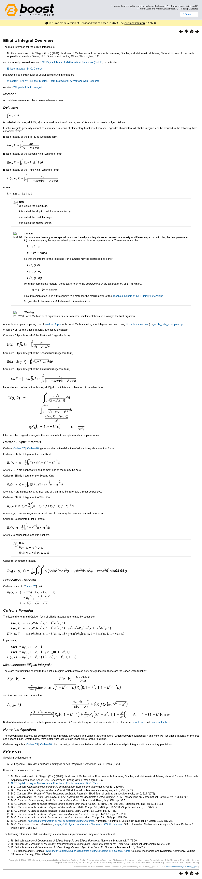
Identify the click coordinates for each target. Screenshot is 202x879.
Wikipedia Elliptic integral (27, 87)
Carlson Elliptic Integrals (22, 442)
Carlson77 (19, 448)
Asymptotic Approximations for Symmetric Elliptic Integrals (89, 824)
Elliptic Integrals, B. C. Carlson (24, 68)
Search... (190, 14)
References (12, 751)
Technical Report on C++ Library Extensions (138, 295)
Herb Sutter (145, 9)
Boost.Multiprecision (137, 324)
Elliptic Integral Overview (28, 40)
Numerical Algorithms (20, 729)
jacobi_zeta (138, 722)
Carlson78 (33, 448)
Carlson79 (32, 744)
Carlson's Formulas (18, 610)
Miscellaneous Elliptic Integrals (27, 665)
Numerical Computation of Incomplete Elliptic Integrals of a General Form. (88, 850)
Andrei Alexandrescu (165, 9)
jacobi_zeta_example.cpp (167, 324)
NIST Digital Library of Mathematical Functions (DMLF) (71, 62)
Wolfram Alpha (53, 324)
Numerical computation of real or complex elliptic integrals (61, 820)
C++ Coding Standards (187, 9)
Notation (9, 94)
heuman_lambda (160, 722)
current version (134, 23)
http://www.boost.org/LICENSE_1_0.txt (182, 867)
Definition (10, 107)
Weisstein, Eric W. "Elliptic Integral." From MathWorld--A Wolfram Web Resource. (53, 80)
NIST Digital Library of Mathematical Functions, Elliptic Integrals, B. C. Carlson (56, 783)
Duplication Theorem (19, 580)
